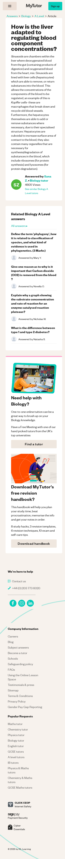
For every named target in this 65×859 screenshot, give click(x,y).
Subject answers (18, 647)
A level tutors (16, 757)
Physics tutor (16, 735)
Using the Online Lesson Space (23, 677)
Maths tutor (15, 724)
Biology (26, 16)
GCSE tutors (16, 751)
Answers (12, 16)
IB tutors (13, 762)
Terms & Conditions (20, 696)
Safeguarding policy (20, 664)
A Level (39, 16)
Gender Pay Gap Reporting (25, 707)
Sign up (55, 6)
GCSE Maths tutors (20, 787)
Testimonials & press (21, 685)
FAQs (11, 669)
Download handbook (34, 543)
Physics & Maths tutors (18, 770)
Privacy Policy (17, 701)
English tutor (16, 746)
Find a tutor (34, 444)
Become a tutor (17, 653)
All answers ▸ (19, 226)
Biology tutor (39, 180)
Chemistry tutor (18, 729)
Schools (13, 658)
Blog (11, 642)
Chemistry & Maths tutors (20, 780)
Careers (13, 636)
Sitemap (13, 690)
